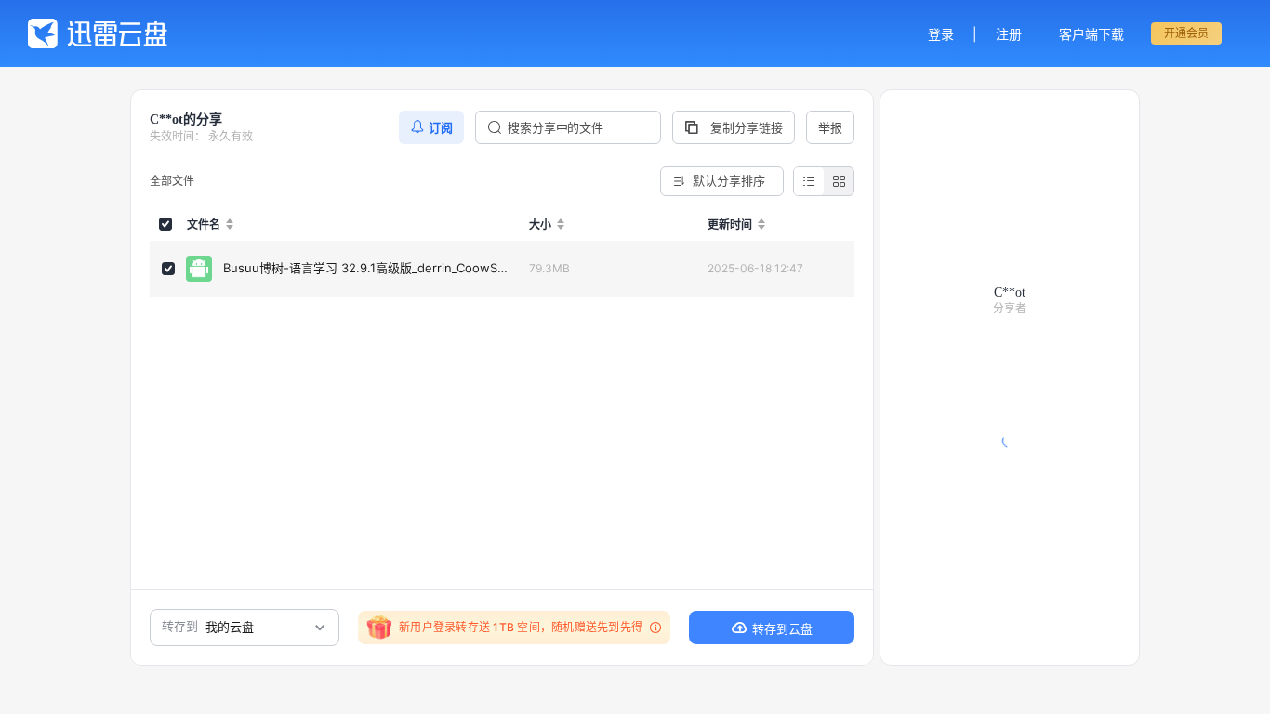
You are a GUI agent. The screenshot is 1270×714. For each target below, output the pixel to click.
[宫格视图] (838, 181)
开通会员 (1186, 33)
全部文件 (172, 181)
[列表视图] (809, 181)
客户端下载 (1091, 34)
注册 (1009, 34)
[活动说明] (652, 627)
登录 (941, 34)
